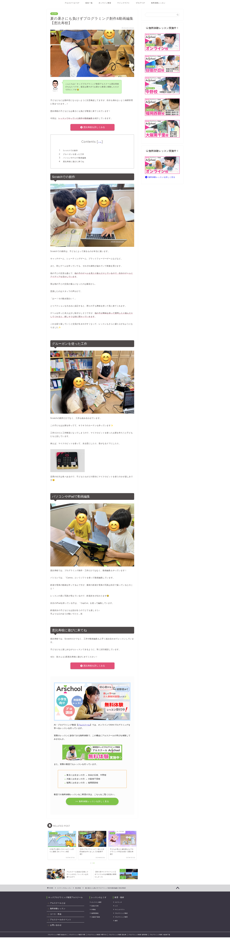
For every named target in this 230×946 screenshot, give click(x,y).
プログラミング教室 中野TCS (96, 934)
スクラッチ (118, 902)
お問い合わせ (56, 925)
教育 (116, 920)
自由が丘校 (95, 906)
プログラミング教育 (121, 917)
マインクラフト (123, 3)
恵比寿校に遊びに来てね (73, 161)
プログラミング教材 (121, 913)
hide (99, 142)
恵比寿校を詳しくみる (94, 127)
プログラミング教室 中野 (77, 934)
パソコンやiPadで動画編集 (74, 158)
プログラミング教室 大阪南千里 (160, 934)
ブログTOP (140, 3)
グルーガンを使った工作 (73, 154)
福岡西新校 (95, 913)
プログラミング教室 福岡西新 (137, 934)
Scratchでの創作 (70, 150)
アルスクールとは (57, 903)
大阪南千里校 (95, 917)
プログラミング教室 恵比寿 (117, 934)
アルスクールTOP (72, 3)
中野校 (93, 909)
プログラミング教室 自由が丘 (57, 934)
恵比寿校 (54, 13)
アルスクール (84, 725)
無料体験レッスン (158, 3)
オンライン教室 (105, 3)
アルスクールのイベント (60, 920)
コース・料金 (56, 914)
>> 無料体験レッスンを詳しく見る (92, 801)
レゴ (116, 906)
